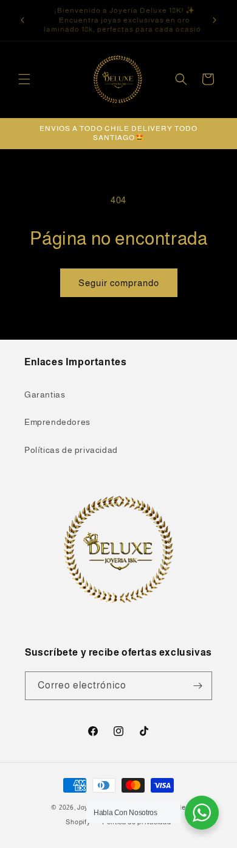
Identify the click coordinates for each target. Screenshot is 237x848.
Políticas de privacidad (71, 450)
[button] (24, 79)
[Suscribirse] (198, 685)
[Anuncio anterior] (22, 20)
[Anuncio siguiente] (214, 20)
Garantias (44, 394)
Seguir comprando (118, 283)
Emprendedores (57, 422)
